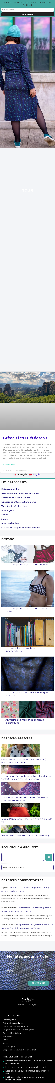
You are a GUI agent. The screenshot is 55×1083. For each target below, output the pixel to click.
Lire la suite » (9, 464)
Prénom (10, 971)
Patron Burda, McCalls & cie (15, 498)
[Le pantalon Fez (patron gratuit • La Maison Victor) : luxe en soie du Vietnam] (20, 770)
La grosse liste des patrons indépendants (21, 649)
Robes (4, 514)
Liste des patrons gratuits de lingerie (27, 564)
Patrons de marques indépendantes (20, 493)
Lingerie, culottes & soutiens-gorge (18, 1030)
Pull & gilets (8, 1036)
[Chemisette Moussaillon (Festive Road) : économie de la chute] (20, 751)
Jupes (4, 519)
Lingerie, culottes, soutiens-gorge (18, 502)
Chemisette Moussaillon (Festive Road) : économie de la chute (24, 761)
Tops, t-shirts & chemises (14, 506)
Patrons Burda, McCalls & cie (15, 1026)
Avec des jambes (10, 523)
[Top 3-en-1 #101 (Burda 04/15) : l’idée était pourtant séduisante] (20, 789)
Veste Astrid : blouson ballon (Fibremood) (25, 835)
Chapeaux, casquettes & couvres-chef (21, 527)
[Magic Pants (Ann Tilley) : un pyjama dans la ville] (20, 810)
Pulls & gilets (7, 510)
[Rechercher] (48, 857)
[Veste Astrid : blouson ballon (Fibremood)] (20, 829)
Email (8, 961)
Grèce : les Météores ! (25, 438)
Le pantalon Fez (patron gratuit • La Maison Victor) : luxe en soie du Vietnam (26, 777)
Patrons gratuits (10, 1020)
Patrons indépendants (13, 1023)
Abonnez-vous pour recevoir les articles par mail (27, 3)
